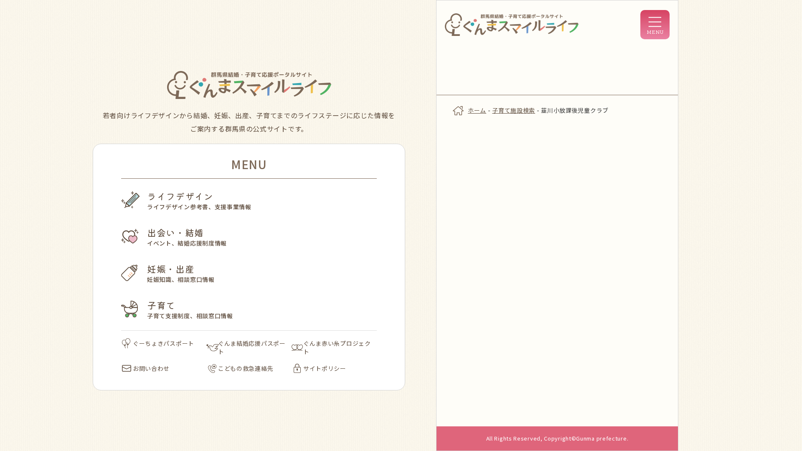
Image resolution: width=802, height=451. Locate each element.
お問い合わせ (151, 368)
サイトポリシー (324, 368)
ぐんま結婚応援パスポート (252, 347)
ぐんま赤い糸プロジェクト (337, 347)
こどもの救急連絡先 (245, 368)
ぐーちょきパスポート (163, 343)
